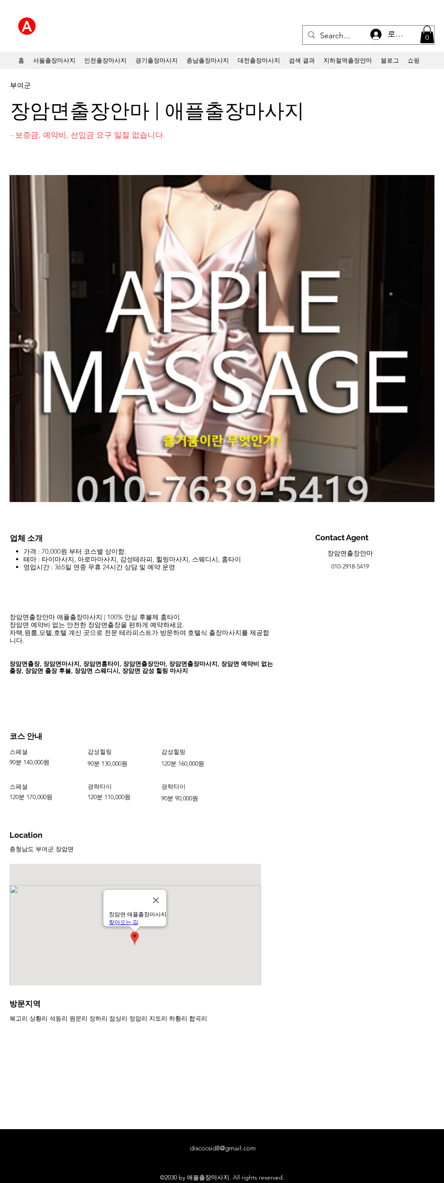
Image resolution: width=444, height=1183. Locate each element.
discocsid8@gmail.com (223, 1148)
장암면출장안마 (350, 553)
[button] (427, 34)
